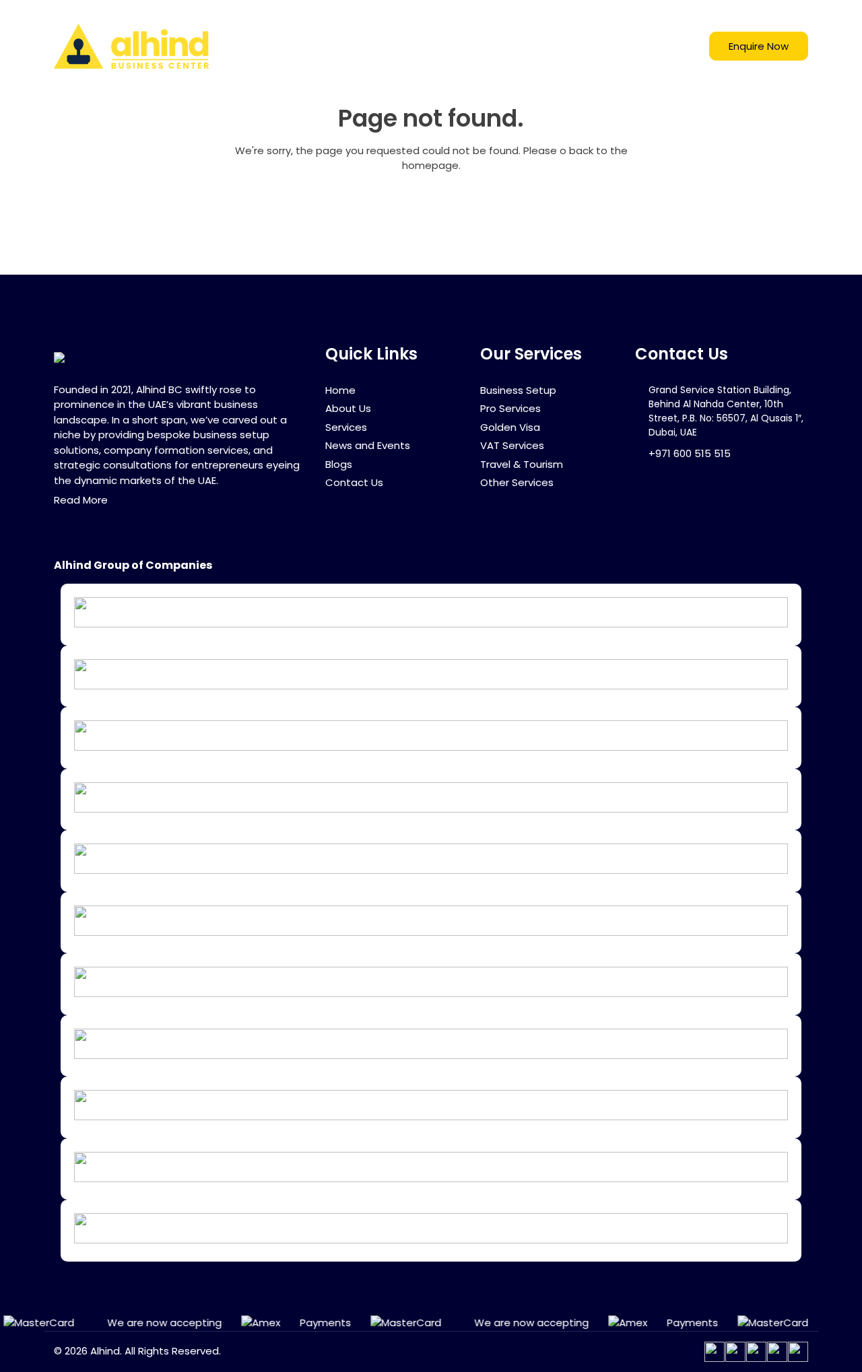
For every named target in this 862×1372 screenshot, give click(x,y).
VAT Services (512, 445)
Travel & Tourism (521, 464)
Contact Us (354, 482)
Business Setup (518, 390)
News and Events (367, 445)
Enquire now (759, 46)
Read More (81, 500)
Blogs (617, 45)
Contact (666, 45)
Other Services (517, 482)
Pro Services (510, 408)
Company (419, 45)
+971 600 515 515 (690, 453)
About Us (348, 408)
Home (364, 45)
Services (495, 45)
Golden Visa (510, 427)
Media (560, 45)
